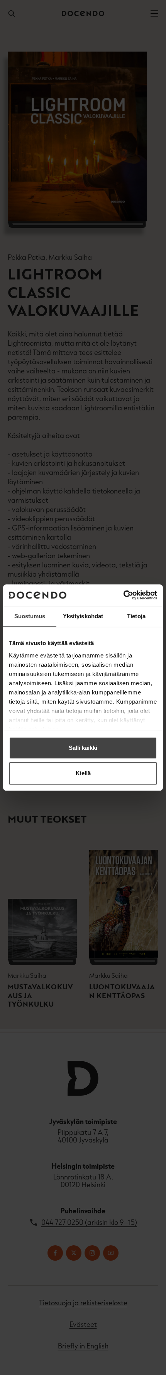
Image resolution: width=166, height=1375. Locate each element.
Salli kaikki (83, 747)
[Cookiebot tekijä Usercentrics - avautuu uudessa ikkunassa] (123, 595)
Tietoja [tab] (136, 616)
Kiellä (83, 773)
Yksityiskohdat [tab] (83, 616)
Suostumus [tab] (30, 616)
